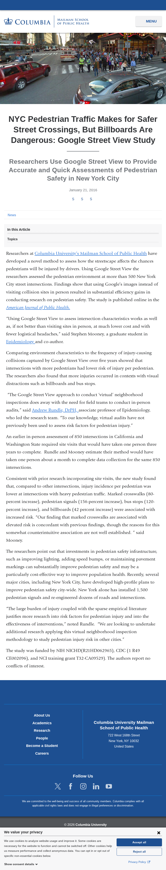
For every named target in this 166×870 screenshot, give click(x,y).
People (42, 738)
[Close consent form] (158, 832)
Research (42, 731)
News (12, 215)
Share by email (96, 199)
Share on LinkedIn (91, 199)
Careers (42, 753)
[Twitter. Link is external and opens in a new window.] (57, 786)
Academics (42, 723)
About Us (42, 715)
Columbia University (91, 824)
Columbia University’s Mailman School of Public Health (91, 253)
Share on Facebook (73, 199)
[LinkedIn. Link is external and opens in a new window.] (96, 786)
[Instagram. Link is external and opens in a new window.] (83, 786)
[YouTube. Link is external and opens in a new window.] (108, 786)
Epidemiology (20, 341)
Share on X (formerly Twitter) (82, 199)
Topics (12, 239)
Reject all (139, 851)
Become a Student (42, 746)
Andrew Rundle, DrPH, (55, 410)
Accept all (139, 842)
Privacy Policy (137, 862)
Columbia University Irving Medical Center (83, 5)
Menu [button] (151, 21)
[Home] (46, 21)
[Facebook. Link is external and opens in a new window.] (70, 786)
